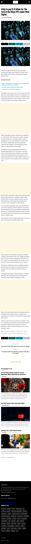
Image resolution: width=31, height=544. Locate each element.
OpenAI (23, 523)
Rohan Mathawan (5, 405)
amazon (3, 511)
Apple (8, 511)
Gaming (13, 331)
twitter (13, 530)
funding (3, 518)
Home (2, 6)
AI (23, 508)
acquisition (18, 508)
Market (22, 521)
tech (8, 528)
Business (4, 513)
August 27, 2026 (11, 376)
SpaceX (17, 526)
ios (9, 521)
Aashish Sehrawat (7, 17)
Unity (14, 333)
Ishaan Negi (4, 432)
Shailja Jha (4, 376)
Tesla (19, 528)
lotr (25, 331)
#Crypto (3, 508)
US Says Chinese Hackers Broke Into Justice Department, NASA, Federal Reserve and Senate (15, 84)
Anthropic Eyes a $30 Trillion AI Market (11, 89)
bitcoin (25, 511)
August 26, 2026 (11, 432)
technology (13, 528)
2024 (13, 508)
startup (22, 526)
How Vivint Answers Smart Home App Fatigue (12, 87)
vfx (25, 333)
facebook (26, 516)
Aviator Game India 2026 (8, 502)
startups (3, 528)
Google (14, 518)
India (19, 518)
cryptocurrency (15, 513)
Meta (8, 523)
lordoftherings (19, 331)
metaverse (4, 333)
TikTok (24, 528)
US (17, 530)
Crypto (6, 6)
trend (3, 530)
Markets (3, 523)
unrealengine (20, 333)
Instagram (24, 518)
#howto (8, 508)
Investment (4, 521)
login (5, 457)
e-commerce (24, 513)
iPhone (13, 521)
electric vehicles (5, 516)
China (9, 513)
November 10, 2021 (18, 17)
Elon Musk (13, 516)
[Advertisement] (15, 118)
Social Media (11, 526)
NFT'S (9, 333)
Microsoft (13, 523)
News (19, 523)
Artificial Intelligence (16, 511)
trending (8, 530)
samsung (4, 526)
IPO (18, 521)
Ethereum (20, 516)
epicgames (7, 331)
